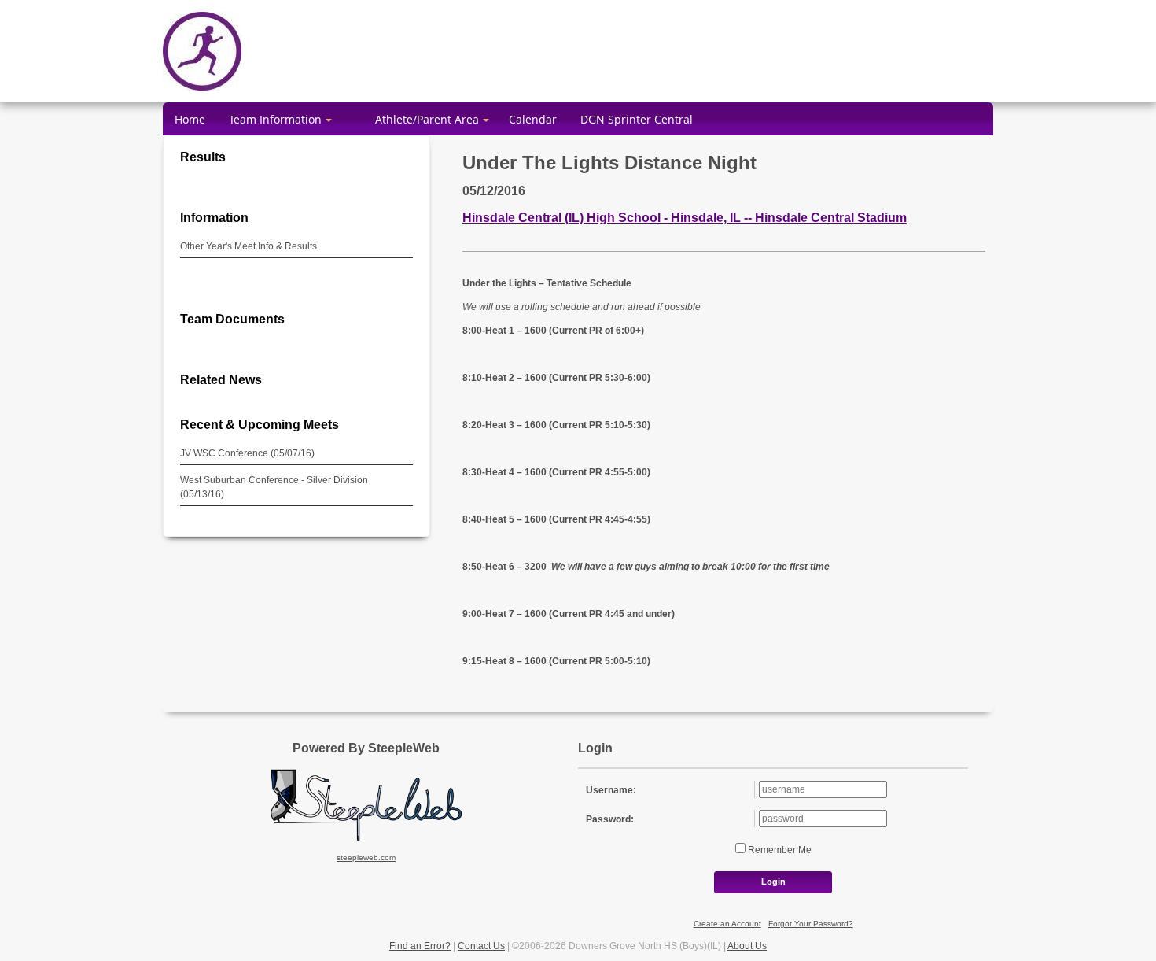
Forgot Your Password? (810, 923)
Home (190, 119)
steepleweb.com (366, 857)
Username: (611, 790)
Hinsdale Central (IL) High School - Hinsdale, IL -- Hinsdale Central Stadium (684, 217)
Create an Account (727, 923)
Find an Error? (420, 946)
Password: (610, 819)
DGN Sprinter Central (636, 119)
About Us (747, 946)
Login (773, 881)
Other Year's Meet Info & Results (248, 246)
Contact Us (481, 946)
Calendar (533, 119)
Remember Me (779, 850)
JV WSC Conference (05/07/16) (247, 453)
